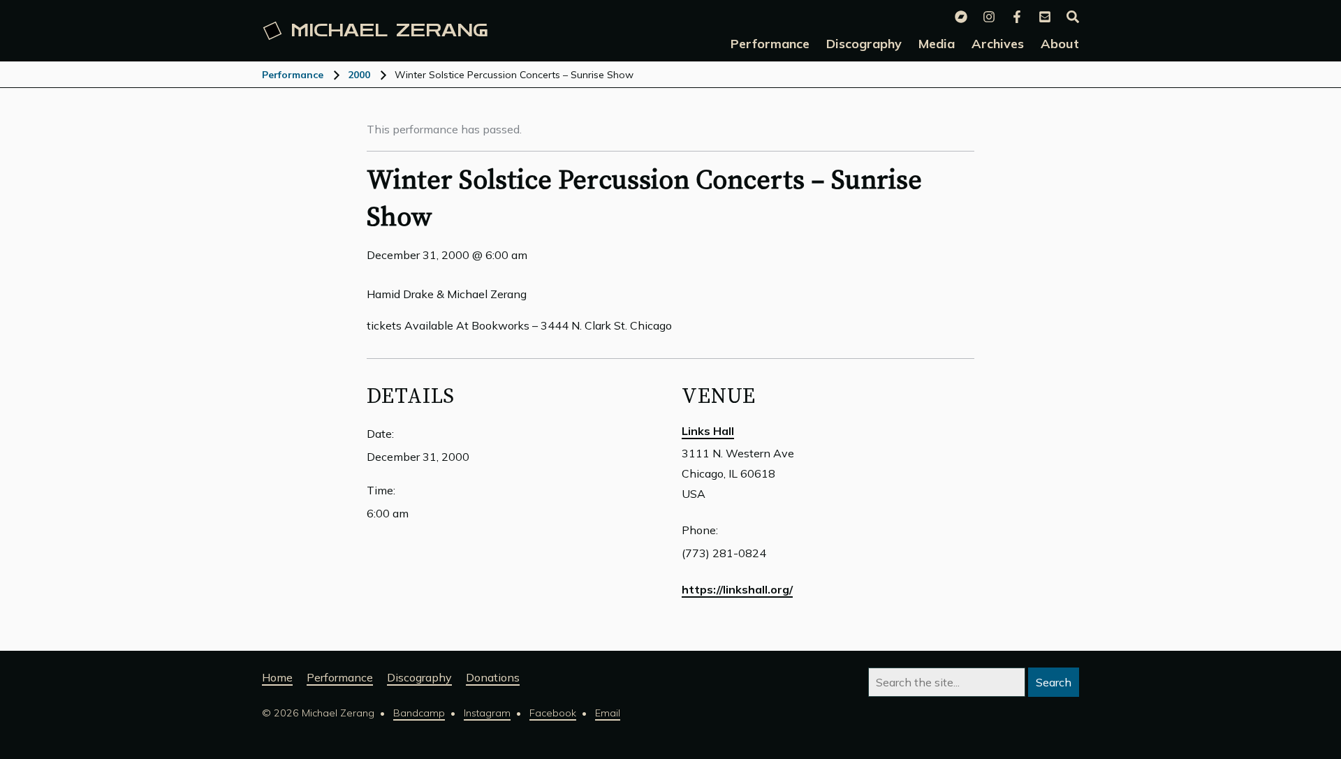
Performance (292, 74)
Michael (389, 30)
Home (277, 677)
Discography (419, 677)
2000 (359, 74)
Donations (493, 677)
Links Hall (708, 431)
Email (607, 713)
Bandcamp (419, 713)
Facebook (552, 713)
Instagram (487, 713)
